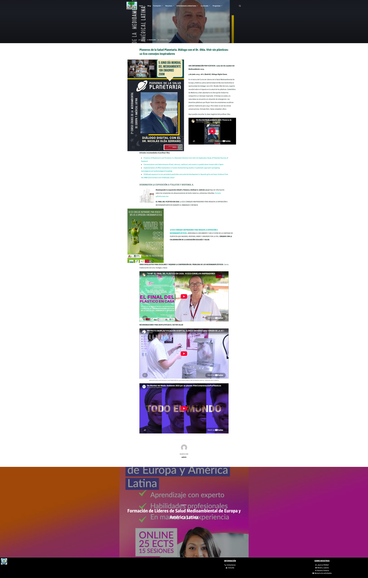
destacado (152, 40)
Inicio (141, 6)
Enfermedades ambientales (186, 6)
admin (143, 40)
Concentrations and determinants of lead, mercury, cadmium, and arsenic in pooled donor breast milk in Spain (183, 164)
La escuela (204, 6)
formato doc (164, 196)
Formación (157, 6)
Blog (149, 6)
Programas (216, 6)
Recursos (168, 6)
